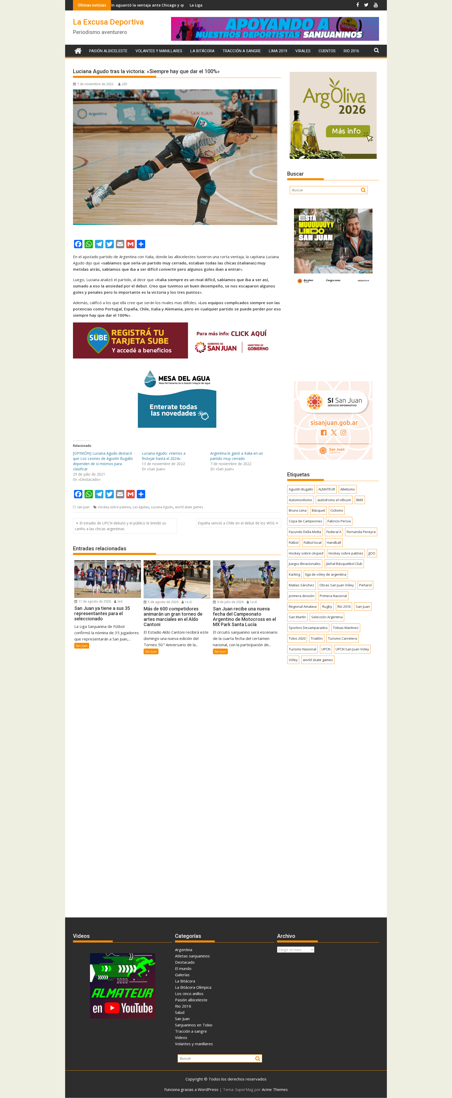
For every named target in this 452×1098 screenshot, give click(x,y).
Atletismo (347, 489)
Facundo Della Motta (305, 531)
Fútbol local (312, 542)
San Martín (297, 617)
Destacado (185, 962)
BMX (359, 500)
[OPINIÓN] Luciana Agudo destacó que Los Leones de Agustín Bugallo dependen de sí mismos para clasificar (103, 461)
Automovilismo (300, 500)
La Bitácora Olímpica (193, 987)
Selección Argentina (327, 617)
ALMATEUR (326, 489)
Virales (302, 51)
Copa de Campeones (305, 521)
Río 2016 (344, 606)
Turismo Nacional (302, 649)
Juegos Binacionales (305, 563)
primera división (301, 595)
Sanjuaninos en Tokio (193, 1024)
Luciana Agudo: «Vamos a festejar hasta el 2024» (163, 456)
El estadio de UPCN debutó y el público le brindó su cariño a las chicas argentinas (120, 526)
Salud (179, 1012)
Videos (181, 1037)
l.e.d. (188, 602)
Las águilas (141, 507)
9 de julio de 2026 (230, 602)
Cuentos (327, 51)
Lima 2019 (278, 51)
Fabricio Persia (339, 521)
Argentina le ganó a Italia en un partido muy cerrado (236, 456)
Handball (334, 542)
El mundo (183, 968)
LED (124, 84)
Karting (294, 574)
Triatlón (317, 638)
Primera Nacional (333, 595)
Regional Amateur (303, 606)
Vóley (293, 659)
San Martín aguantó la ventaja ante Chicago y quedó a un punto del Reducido (119, 5)
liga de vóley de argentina (325, 574)
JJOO (372, 553)
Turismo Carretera (342, 638)
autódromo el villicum (334, 500)
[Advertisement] (333, 332)
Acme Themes (275, 1089)
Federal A (333, 531)
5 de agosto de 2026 (162, 602)
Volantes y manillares (158, 51)
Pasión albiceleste (108, 51)
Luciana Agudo (162, 507)
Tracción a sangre (242, 51)
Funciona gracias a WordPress (191, 1089)
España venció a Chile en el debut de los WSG (236, 523)
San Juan (83, 507)
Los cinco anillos (189, 993)
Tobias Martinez (346, 627)
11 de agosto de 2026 (94, 601)
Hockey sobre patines (114, 507)
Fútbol (293, 542)
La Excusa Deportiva (108, 21)
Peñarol (365, 585)
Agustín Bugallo (301, 489)
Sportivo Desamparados (308, 627)
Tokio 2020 (297, 638)
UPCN (325, 649)
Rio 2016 (351, 51)
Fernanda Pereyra (361, 531)
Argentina (183, 949)
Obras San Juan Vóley (336, 585)
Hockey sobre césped (306, 553)
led (119, 601)
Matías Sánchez (301, 585)
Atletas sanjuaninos (192, 955)
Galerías (182, 974)
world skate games (189, 507)
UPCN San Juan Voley (352, 649)
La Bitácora (202, 51)
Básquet (318, 510)
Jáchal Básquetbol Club (344, 563)
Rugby (327, 606)
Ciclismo (336, 510)
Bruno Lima (298, 510)
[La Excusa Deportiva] (78, 50)
